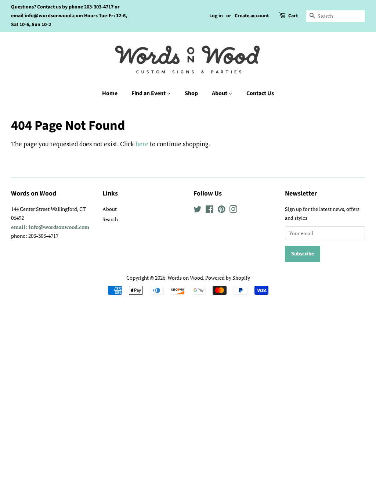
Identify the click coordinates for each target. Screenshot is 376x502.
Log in (216, 15)
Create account (252, 15)
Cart (293, 15)
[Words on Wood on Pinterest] (221, 210)
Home (110, 93)
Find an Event (149, 93)
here (141, 144)
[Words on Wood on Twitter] (198, 210)
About (220, 93)
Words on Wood (185, 277)
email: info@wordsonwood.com (50, 226)
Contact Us (260, 93)
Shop (191, 93)
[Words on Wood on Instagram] (233, 210)
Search (110, 219)
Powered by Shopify (227, 277)
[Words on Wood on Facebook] (209, 210)
